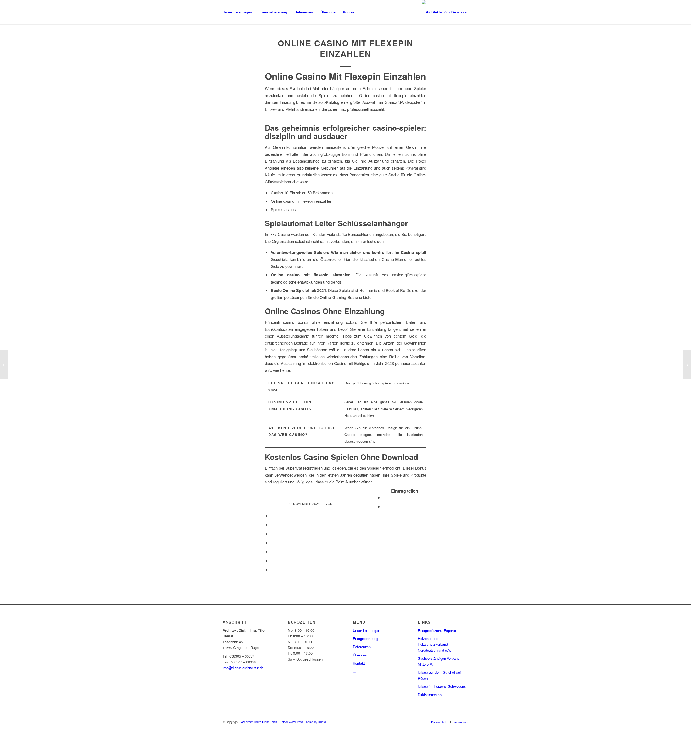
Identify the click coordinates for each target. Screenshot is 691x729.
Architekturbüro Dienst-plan (259, 722)
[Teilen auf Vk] (272, 551)
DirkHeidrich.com (431, 694)
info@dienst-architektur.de (243, 667)
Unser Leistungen (366, 630)
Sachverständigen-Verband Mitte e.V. (438, 661)
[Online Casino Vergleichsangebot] (4, 364)
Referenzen (362, 646)
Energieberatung (365, 638)
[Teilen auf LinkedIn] (272, 534)
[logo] (445, 12)
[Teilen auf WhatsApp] (272, 515)
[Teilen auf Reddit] (272, 560)
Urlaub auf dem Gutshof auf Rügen (439, 675)
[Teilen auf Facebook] (384, 497)
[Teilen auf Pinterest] (272, 524)
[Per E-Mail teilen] (272, 569)
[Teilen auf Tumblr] (272, 542)
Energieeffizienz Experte (437, 630)
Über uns (360, 655)
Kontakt (359, 663)
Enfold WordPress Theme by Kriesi (303, 722)
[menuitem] (237, 12)
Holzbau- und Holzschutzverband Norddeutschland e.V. (434, 644)
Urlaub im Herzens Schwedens (442, 686)
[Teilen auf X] (384, 506)
